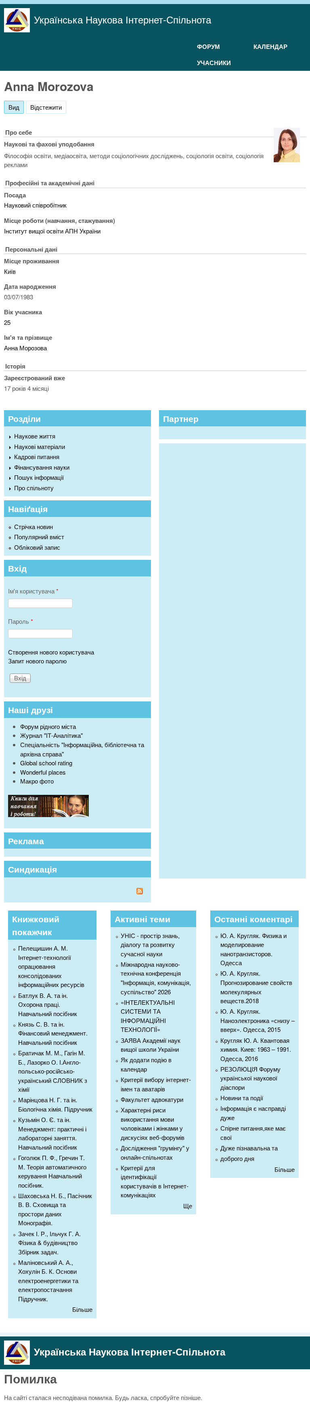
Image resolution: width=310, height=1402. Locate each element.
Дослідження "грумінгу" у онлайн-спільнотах (155, 1152)
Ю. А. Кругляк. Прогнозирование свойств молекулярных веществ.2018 (256, 987)
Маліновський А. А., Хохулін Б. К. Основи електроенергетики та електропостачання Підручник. (48, 1280)
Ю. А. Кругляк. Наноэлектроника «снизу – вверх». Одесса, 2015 (257, 1020)
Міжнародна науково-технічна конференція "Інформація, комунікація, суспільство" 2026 (156, 978)
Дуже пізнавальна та (249, 1148)
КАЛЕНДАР (270, 46)
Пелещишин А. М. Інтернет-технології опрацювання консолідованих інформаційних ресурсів (51, 966)
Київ (10, 271)
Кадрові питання (36, 456)
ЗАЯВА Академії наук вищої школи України (150, 1045)
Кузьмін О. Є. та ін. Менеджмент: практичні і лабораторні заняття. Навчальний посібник (52, 1133)
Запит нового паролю (37, 661)
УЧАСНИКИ (214, 62)
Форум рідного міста (48, 726)
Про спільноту (34, 487)
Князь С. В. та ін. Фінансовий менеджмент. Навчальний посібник (53, 1033)
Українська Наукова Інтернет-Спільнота (122, 19)
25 (7, 322)
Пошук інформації (39, 477)
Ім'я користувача (33, 591)
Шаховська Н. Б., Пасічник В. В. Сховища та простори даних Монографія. (55, 1209)
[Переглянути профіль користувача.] (287, 159)
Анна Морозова (25, 347)
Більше (82, 1309)
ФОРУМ (208, 46)
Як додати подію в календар (146, 1064)
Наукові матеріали (39, 446)
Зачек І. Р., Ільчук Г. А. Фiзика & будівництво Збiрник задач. (49, 1242)
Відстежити (46, 107)
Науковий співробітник (35, 205)
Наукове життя (34, 436)
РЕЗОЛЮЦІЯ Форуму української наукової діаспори (250, 1078)
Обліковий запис (37, 547)
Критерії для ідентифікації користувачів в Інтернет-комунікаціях (155, 1181)
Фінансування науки (41, 467)
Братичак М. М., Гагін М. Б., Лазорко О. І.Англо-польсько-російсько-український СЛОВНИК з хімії (52, 1070)
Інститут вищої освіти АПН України (52, 231)
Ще (187, 1205)
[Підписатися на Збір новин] (77, 892)
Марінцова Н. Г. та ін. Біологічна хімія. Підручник (55, 1104)
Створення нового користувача (51, 652)
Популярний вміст (39, 536)
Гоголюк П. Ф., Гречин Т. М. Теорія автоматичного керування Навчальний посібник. (52, 1171)
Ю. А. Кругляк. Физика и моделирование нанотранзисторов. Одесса (253, 949)
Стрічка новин (33, 526)
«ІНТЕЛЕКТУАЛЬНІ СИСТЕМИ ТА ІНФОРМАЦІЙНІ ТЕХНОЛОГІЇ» (148, 1016)
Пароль (20, 621)
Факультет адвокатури (152, 1099)
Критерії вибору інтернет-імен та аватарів (156, 1084)
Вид (16, 107)
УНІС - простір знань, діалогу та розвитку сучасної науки (150, 944)
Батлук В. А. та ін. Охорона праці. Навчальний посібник (47, 1004)
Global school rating (46, 762)
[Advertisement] (223, 659)
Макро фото (37, 781)
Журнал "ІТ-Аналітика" (51, 735)
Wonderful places (43, 772)
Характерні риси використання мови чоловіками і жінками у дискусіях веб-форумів (152, 1124)
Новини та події (241, 1097)
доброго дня (237, 1158)
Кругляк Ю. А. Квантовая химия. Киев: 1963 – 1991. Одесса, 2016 (255, 1049)
